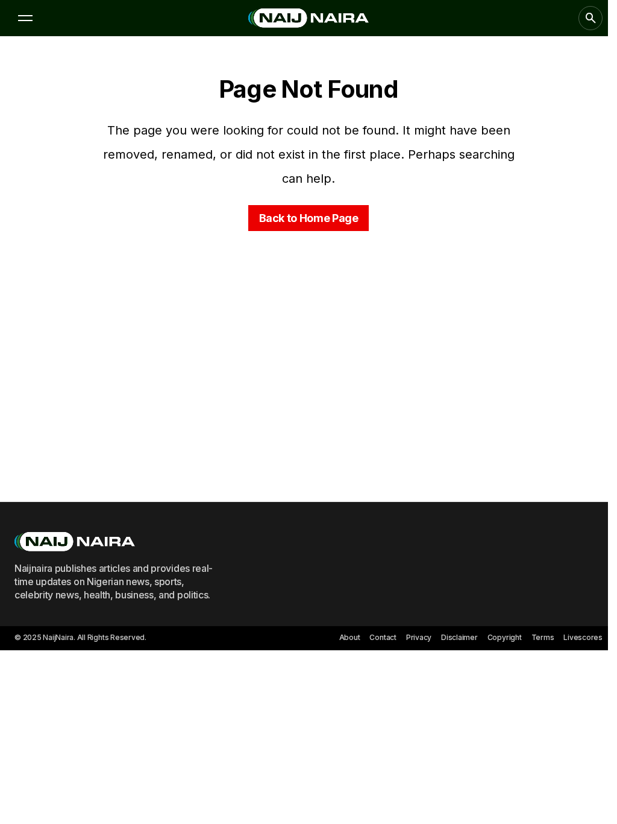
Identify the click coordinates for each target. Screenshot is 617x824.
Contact (382, 637)
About (349, 637)
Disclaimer (459, 637)
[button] (25, 18)
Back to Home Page (309, 218)
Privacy (418, 637)
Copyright (504, 637)
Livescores (583, 637)
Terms (542, 637)
